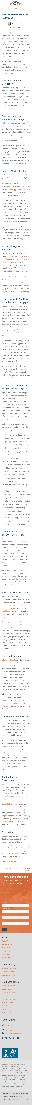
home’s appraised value (16, 190)
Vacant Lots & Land (9, 975)
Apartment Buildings (9, 968)
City (3, 914)
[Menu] (16, 8)
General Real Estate (9, 999)
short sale (6, 735)
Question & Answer (11, 861)
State (3, 919)
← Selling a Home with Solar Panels (11, 865)
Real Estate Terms (8, 996)
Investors (5, 1009)
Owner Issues (7, 989)
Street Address (6, 908)
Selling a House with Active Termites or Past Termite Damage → (17, 869)
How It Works (6, 954)
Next (4, 929)
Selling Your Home (8, 986)
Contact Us (6, 951)
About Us (5, 941)
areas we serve (9, 1064)
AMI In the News (8, 944)
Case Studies (6, 1006)
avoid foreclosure (8, 611)
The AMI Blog (6, 958)
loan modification (10, 660)
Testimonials (6, 948)
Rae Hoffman (20, 23)
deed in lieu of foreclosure (13, 804)
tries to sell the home (9, 821)
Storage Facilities (8, 972)
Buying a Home (7, 1002)
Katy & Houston (7, 1012)
